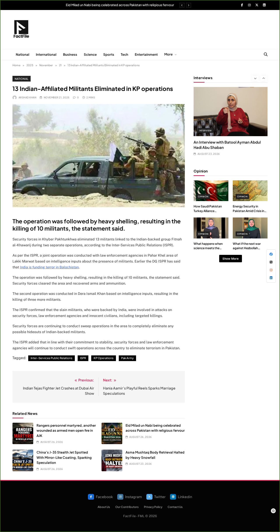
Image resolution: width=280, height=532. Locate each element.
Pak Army (127, 358)
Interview (205, 130)
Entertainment (146, 54)
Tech (124, 54)
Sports (108, 54)
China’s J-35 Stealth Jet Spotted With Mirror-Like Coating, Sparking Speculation (64, 457)
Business (70, 54)
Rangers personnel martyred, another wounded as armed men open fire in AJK (66, 430)
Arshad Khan (27, 97)
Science (90, 54)
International (46, 54)
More (168, 54)
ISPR (83, 358)
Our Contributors (127, 507)
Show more (230, 258)
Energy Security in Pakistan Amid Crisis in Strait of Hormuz (248, 210)
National (22, 54)
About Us (104, 507)
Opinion (203, 196)
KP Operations (104, 358)
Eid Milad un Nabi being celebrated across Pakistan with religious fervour (120, 5)
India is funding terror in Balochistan (49, 267)
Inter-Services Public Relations (51, 358)
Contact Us (175, 507)
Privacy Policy (153, 507)
